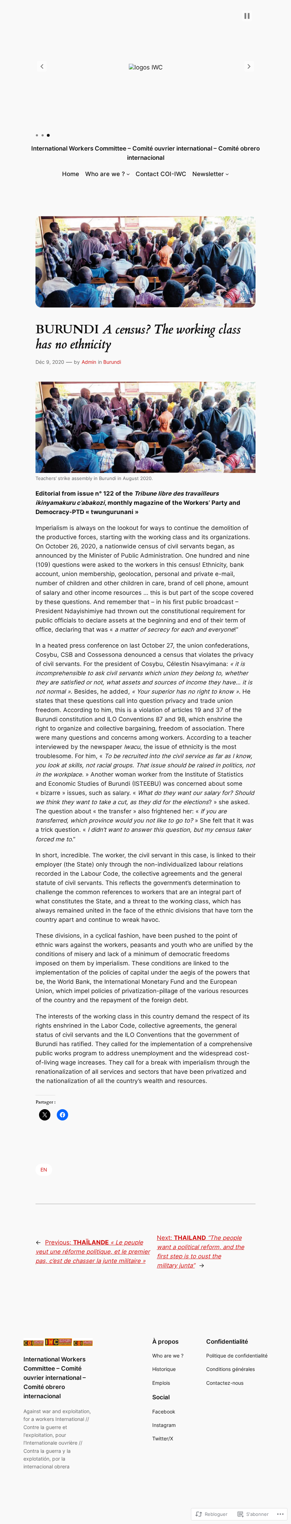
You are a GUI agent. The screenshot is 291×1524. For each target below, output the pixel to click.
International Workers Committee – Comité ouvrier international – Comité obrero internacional (54, 1378)
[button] (42, 66)
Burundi (112, 362)
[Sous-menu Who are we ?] (128, 174)
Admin (89, 362)
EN (43, 1170)
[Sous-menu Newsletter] (227, 174)
